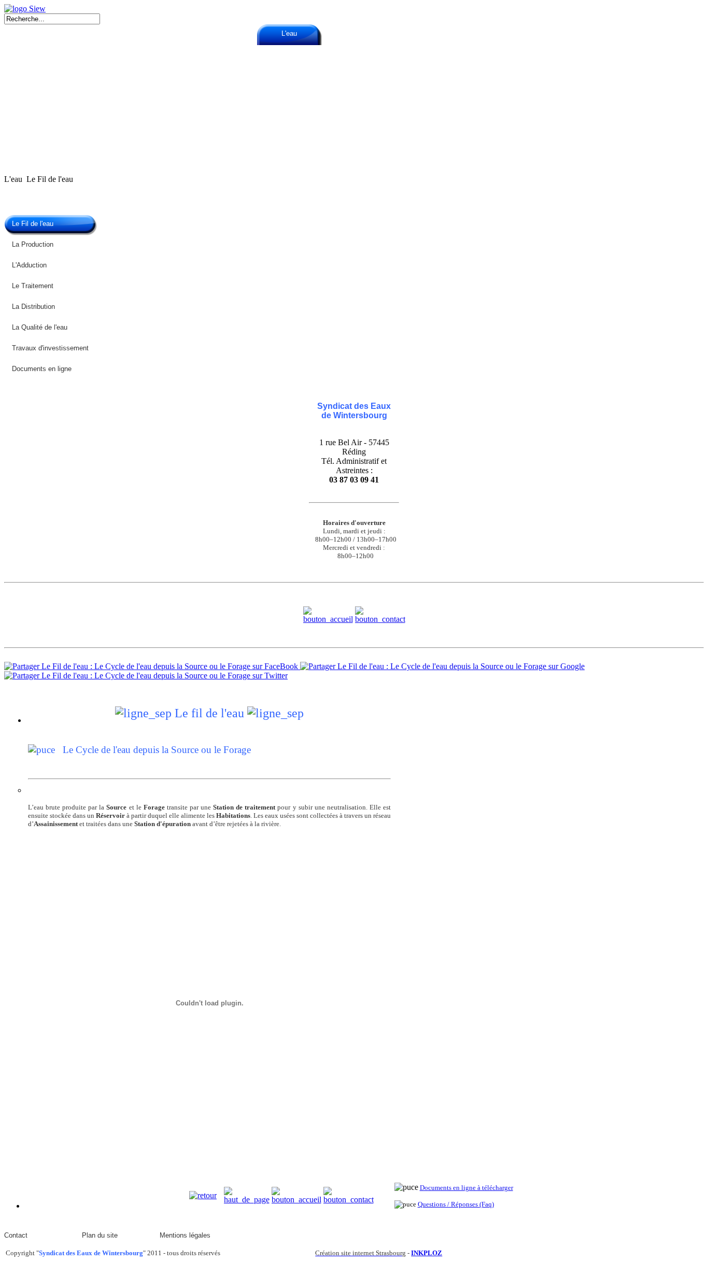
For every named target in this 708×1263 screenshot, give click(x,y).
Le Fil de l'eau (32, 224)
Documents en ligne (42, 369)
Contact (15, 1235)
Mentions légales (185, 1235)
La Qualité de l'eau (39, 327)
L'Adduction (29, 265)
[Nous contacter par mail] (380, 619)
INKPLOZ (426, 1253)
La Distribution (33, 306)
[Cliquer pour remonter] (247, 1199)
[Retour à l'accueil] (328, 619)
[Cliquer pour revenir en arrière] (203, 1195)
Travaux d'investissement (50, 348)
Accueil (160, 33)
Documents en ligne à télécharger (466, 1187)
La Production (32, 244)
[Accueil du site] (25, 8)
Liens (549, 33)
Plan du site (100, 1235)
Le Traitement (32, 286)
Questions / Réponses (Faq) (456, 1204)
